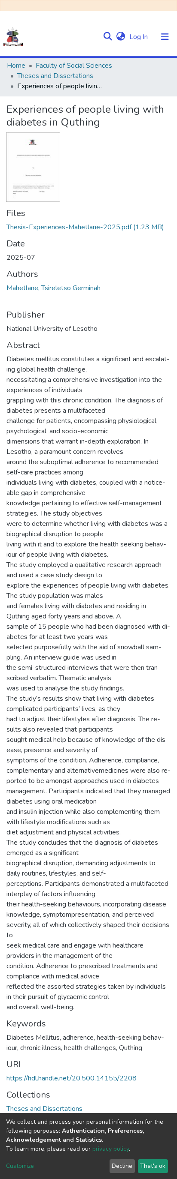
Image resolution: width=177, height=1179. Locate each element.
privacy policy (110, 1149)
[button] (120, 37)
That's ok (152, 1166)
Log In (139, 37)
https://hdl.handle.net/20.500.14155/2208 (71, 1078)
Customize (20, 1166)
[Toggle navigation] (165, 36)
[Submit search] (107, 36)
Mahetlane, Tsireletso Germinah (53, 288)
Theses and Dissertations (55, 76)
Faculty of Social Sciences (74, 65)
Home (16, 65)
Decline (122, 1166)
